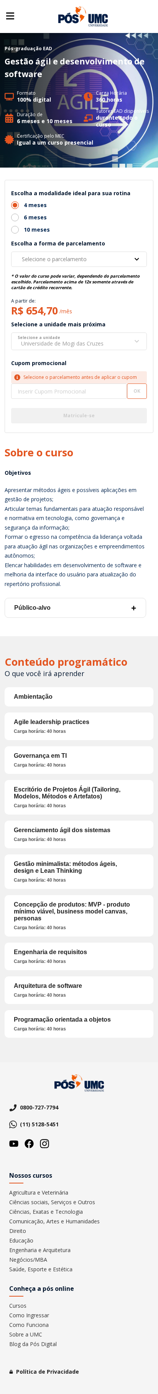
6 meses (35, 217)
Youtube (13, 1143)
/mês (65, 311)
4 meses (35, 205)
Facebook (29, 1143)
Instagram (44, 1143)
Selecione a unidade (39, 337)
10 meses (37, 229)
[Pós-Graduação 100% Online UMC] (83, 16)
